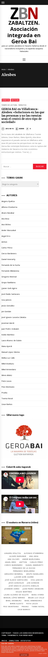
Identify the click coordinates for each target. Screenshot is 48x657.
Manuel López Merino (10, 352)
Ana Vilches (6, 224)
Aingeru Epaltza (8, 201)
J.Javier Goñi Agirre (9, 288)
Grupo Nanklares (8, 282)
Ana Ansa (5, 218)
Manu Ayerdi (6, 346)
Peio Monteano (7, 387)
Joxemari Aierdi (7, 323)
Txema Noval (7, 398)
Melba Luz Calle (8, 358)
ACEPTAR (24, 655)
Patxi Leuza (6, 381)
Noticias (15, 100)
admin (21, 129)
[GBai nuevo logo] (24, 438)
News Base (28, 635)
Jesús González (7, 305)
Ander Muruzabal (8, 230)
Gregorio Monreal (8, 276)
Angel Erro (5, 236)
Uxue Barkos (6, 404)
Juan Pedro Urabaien (10, 329)
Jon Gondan (6, 311)
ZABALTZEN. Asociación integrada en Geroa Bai (24, 32)
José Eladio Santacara (10, 294)
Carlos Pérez (6, 247)
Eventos (5, 100)
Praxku (4, 392)
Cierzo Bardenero (8, 253)
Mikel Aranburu (7, 363)
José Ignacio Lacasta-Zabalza (13, 317)
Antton (4, 242)
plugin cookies (43, 653)
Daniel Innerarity (8, 259)
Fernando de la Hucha (10, 265)
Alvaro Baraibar (7, 213)
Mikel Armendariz (8, 369)
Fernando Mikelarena (10, 271)
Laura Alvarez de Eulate (11, 340)
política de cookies (23, 651)
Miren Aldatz (6, 375)
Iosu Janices (6, 300)
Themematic (13, 635)
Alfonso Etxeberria (9, 207)
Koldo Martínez (7, 334)
